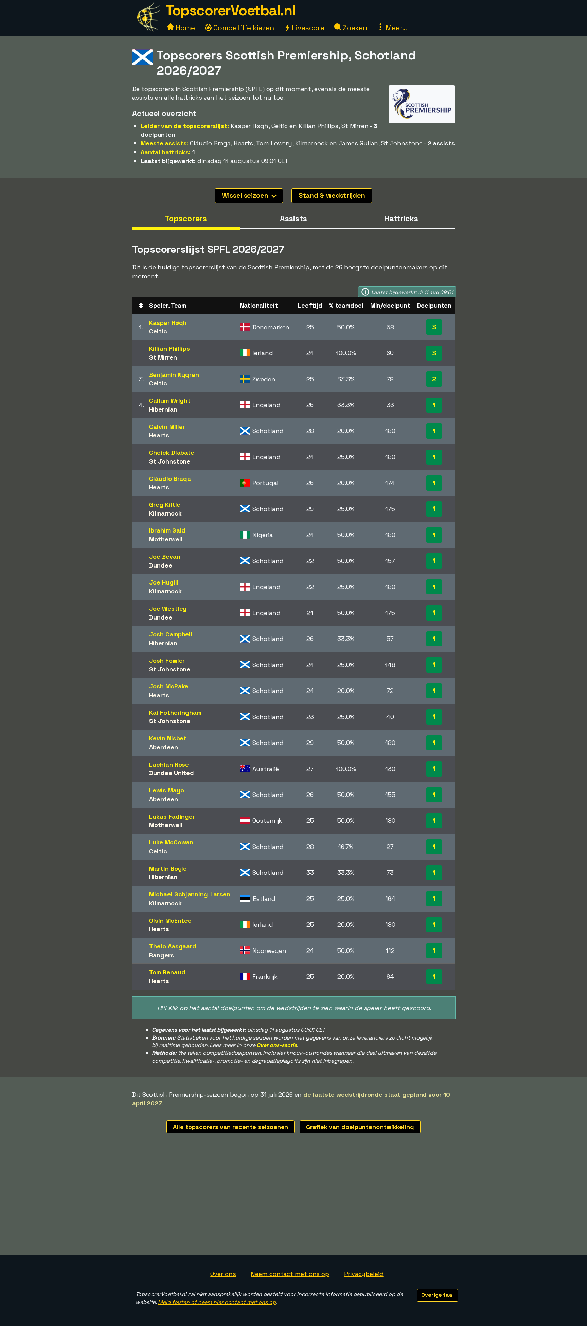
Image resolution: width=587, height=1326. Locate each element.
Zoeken (354, 27)
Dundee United (171, 773)
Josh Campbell (170, 634)
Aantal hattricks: (165, 152)
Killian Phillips (169, 348)
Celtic (158, 331)
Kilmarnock (165, 513)
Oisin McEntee (170, 920)
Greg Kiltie (164, 504)
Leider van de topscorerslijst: (185, 126)
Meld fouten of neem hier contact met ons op (217, 1302)
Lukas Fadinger (172, 816)
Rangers (161, 955)
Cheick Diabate (171, 452)
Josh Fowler (167, 660)
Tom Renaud (167, 972)
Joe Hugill (163, 582)
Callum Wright (170, 400)
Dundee (160, 565)
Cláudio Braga (170, 479)
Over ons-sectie (276, 1045)
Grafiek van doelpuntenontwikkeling (360, 1127)
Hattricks (401, 218)
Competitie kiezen (243, 27)
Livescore (307, 27)
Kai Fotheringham (175, 712)
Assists (293, 218)
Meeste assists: (165, 143)
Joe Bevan (164, 556)
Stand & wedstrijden (332, 195)
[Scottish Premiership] (421, 116)
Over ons (223, 1274)
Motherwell (165, 539)
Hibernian (163, 409)
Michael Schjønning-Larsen (189, 894)
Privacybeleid (364, 1274)
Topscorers (186, 218)
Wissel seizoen (246, 195)
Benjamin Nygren (174, 375)
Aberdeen (163, 747)
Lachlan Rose (169, 764)
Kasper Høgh (167, 323)
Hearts (159, 435)
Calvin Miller (167, 427)
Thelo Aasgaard (172, 946)
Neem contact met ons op (290, 1274)
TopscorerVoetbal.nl (230, 10)
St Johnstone (169, 461)
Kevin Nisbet (167, 738)
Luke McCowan (171, 842)
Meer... (395, 27)
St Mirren (163, 357)
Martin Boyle (168, 868)
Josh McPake (168, 686)
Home (184, 27)
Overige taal (437, 1294)
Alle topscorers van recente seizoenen (230, 1127)
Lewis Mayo (166, 790)
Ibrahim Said (167, 530)
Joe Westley (167, 608)
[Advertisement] (293, 1204)
